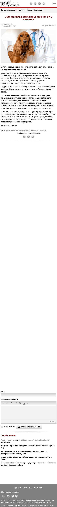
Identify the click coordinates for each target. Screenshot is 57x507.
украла (42, 131)
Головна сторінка (8, 10)
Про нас (17, 488)
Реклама (28, 488)
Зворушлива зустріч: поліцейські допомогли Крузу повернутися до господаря (24, 453)
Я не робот (9, 427)
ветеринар (24, 131)
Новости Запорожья (35, 10)
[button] (3, 404)
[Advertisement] (28, 268)
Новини (21, 10)
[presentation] (3, 403)
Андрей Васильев (49, 26)
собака (34, 131)
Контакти (38, 488)
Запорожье (12, 131)
